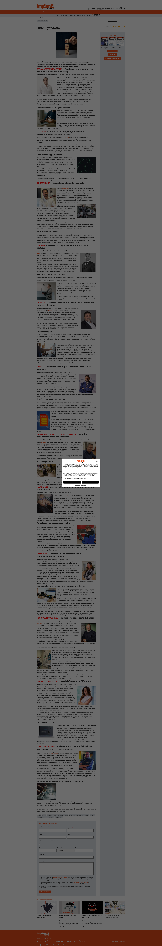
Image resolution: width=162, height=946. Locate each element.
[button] (97, 461)
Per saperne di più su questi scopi (79, 478)
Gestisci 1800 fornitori (69, 478)
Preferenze (90, 482)
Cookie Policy (77, 485)
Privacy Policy (83, 485)
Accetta (72, 482)
